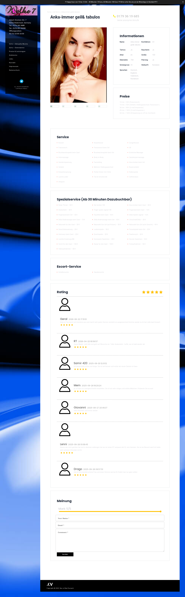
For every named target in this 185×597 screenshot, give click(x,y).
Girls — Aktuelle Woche (18, 44)
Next (102, 65)
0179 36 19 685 (128, 16)
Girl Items (56, 12)
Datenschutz (14, 70)
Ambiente (13, 55)
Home (49, 12)
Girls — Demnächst (17, 48)
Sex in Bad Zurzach (67, 588)
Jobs (11, 59)
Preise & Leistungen (17, 51)
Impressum (13, 66)
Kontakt (12, 63)
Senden (65, 554)
